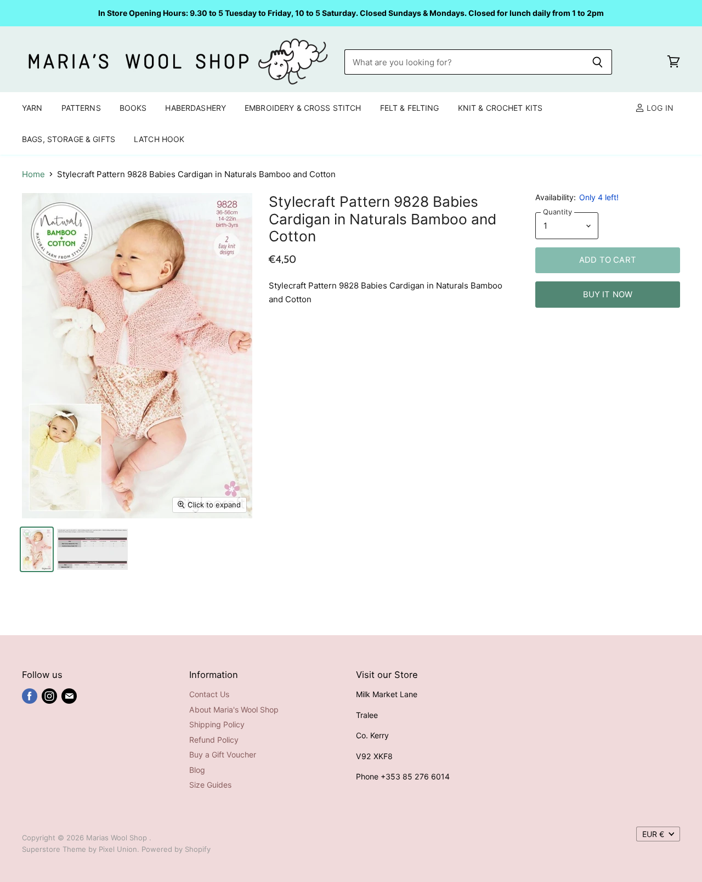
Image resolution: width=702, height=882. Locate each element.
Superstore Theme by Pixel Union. (80, 849)
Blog (197, 769)
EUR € (653, 834)
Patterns (81, 107)
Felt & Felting (409, 107)
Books (133, 107)
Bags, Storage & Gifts (68, 139)
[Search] (597, 62)
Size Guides (210, 784)
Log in (658, 107)
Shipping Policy (217, 724)
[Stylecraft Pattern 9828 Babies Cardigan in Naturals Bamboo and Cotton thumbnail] (37, 549)
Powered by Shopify (176, 849)
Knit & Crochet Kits (500, 107)
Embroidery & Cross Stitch (303, 107)
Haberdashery (195, 107)
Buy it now (608, 294)
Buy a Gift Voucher (222, 754)
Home (33, 174)
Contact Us (209, 694)
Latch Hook (159, 139)
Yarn (32, 107)
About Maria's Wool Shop (234, 709)
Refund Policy (214, 739)
